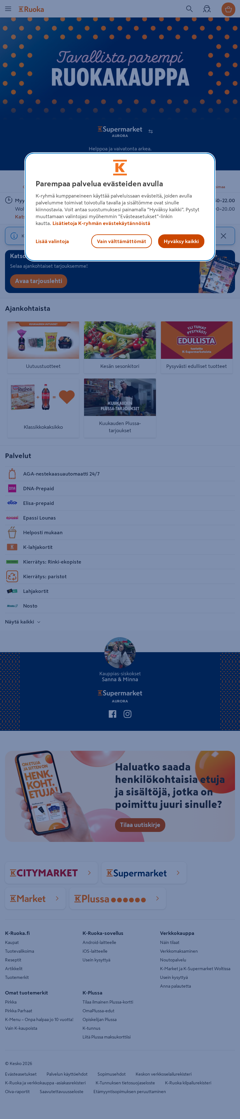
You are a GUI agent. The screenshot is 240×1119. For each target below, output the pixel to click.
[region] (120, 207)
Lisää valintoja (52, 241)
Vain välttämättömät (121, 241)
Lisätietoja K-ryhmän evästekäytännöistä (101, 223)
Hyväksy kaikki (181, 241)
